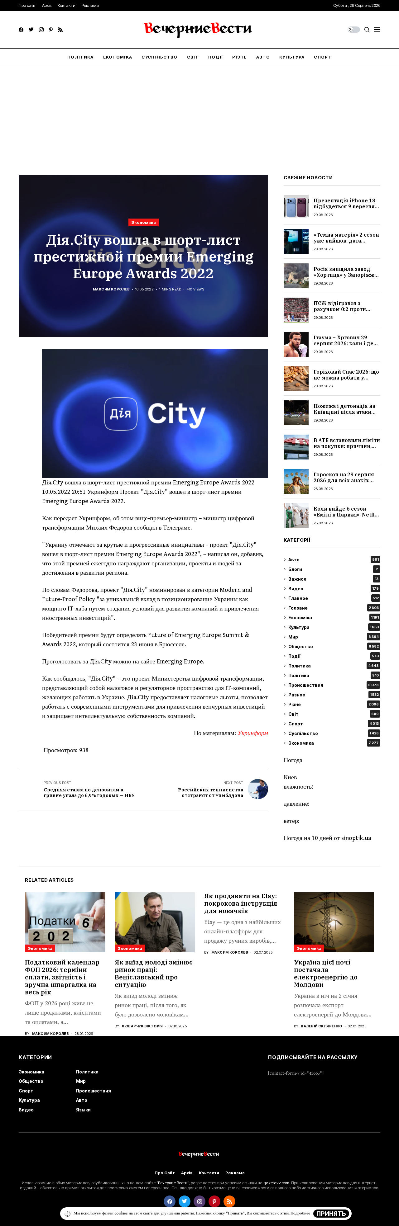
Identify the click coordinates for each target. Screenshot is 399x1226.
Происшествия (333, 685)
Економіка (333, 617)
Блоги (333, 569)
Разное (333, 694)
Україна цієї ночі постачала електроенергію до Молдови (326, 973)
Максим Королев (111, 289)
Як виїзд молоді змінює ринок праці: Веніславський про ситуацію (154, 973)
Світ (333, 714)
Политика (333, 665)
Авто (333, 559)
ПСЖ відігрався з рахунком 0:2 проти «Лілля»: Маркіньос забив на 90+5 (340, 312)
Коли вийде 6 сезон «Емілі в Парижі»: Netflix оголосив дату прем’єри (347, 515)
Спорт (333, 723)
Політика (333, 675)
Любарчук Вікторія (142, 1026)
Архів (187, 1173)
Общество (333, 646)
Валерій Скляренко (321, 1026)
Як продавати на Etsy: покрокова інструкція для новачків (240, 903)
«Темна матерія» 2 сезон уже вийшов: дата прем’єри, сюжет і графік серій (346, 244)
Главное (333, 598)
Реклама (235, 1173)
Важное (333, 579)
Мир (333, 636)
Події (333, 656)
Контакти (209, 1173)
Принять (331, 1213)
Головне (333, 608)
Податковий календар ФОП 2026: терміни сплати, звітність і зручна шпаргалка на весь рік (62, 977)
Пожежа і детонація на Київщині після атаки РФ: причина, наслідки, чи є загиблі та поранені (346, 415)
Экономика (143, 222)
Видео (333, 588)
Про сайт (165, 1173)
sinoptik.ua (356, 838)
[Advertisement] (199, 112)
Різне (333, 704)
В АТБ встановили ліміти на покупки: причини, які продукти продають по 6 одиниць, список (347, 449)
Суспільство (333, 733)
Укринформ (253, 733)
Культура (333, 627)
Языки (83, 1109)
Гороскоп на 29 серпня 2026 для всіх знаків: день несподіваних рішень (344, 483)
